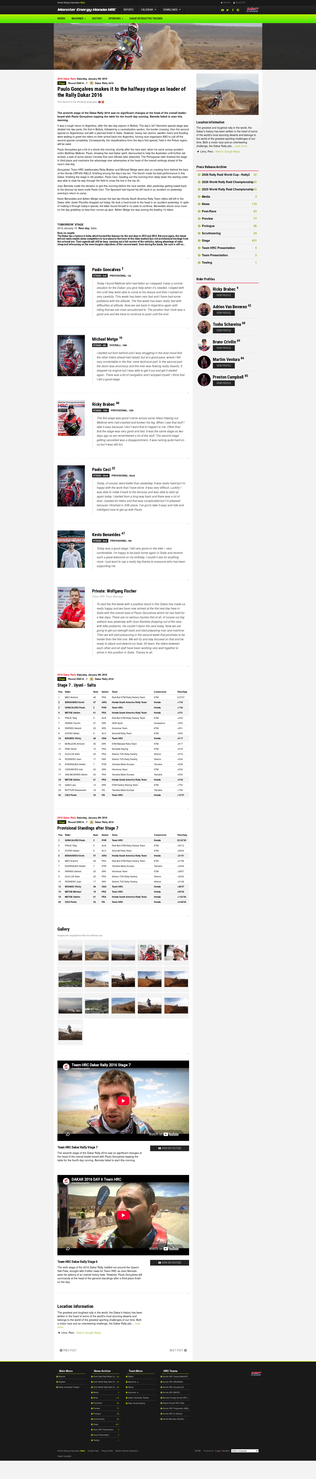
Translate (225, 1451)
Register (240, 2)
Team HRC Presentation (229, 248)
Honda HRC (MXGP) (171, 1392)
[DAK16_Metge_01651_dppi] (97, 1005)
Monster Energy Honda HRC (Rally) (176, 1397)
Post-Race (229, 211)
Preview (229, 218)
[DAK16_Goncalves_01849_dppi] (176, 952)
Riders (61, 18)
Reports (128, 9)
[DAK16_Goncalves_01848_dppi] (149, 952)
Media (229, 196)
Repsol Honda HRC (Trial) (173, 1403)
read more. (241, 146)
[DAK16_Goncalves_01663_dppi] (97, 952)
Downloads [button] (170, 9)
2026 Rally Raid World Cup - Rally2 (229, 174)
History (97, 18)
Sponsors (114, 18)
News (229, 204)
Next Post (176, 1350)
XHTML (198, 1451)
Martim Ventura (226, 359)
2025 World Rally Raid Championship (229, 189)
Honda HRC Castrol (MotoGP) (175, 1376)
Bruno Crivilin (224, 341)
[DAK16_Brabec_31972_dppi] (149, 979)
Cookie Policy (93, 1451)
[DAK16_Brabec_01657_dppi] (97, 979)
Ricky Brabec (224, 289)
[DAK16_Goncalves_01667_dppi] (123, 952)
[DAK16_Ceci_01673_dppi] (176, 979)
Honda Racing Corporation (256, 1374)
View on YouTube (171, 1148)
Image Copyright (64, 1456)
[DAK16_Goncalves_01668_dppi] (70, 952)
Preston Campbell (228, 377)
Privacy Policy (107, 1451)
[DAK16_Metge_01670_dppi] (149, 1005)
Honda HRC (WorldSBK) (172, 1382)
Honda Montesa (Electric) (173, 1419)
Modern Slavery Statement (127, 1451)
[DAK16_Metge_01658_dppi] (123, 1005)
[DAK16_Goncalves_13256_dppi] (70, 1005)
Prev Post (70, 1350)
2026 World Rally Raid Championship (229, 182)
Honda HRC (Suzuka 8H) (173, 1387)
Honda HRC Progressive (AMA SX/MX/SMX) (176, 1408)
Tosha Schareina (227, 324)
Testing (229, 262)
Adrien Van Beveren (230, 306)
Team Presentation (229, 255)
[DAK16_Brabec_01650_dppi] (70, 979)
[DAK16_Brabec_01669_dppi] (123, 979)
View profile (224, 295)
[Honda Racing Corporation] (252, 9)
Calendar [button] (147, 9)
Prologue (229, 226)
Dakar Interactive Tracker (145, 18)
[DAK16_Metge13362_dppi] (70, 1032)
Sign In (226, 2)
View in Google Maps (88, 1332)
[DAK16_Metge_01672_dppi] (176, 1005)
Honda (253, 2)
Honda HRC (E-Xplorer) (172, 1413)
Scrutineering (229, 233)
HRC (68, 2)
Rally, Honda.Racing (136, 1403)
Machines (78, 18)
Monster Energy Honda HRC (86, 10)
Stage (229, 240)
